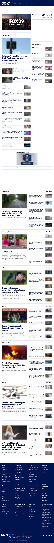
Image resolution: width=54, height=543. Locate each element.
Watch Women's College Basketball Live (46, 523)
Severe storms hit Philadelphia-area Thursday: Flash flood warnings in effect (36, 196)
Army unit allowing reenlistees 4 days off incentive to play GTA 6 (36, 427)
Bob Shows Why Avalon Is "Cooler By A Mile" (37, 60)
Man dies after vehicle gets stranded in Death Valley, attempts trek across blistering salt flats (36, 362)
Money (4, 382)
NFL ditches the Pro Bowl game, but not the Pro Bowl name (36, 336)
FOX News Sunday (6, 481)
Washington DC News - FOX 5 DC (20, 514)
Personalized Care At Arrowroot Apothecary (36, 249)
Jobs (30, 518)
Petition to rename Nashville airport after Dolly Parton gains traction (36, 454)
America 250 (4, 467)
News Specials (18, 492)
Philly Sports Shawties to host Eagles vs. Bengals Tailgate (35, 310)
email (52, 535)
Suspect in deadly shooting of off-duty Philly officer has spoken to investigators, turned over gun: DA (11, 100)
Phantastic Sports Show (6, 487)
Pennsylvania (5, 471)
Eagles (3, 491)
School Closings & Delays (19, 470)
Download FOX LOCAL (22, 152)
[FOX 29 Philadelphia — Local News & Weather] (6, 3)
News (3, 466)
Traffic (30, 472)
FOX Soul (17, 495)
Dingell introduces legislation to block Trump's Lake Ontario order (14, 290)
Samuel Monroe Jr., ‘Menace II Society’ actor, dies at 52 (35, 434)
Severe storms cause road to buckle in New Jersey (38, 74)
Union (3, 498)
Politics (4, 268)
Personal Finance (5, 511)
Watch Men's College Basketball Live (47, 519)
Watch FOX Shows (33, 493)
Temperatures (18, 475)
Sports (4, 306)
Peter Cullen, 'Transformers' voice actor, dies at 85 (36, 440)
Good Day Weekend (33, 469)
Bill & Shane (45, 493)
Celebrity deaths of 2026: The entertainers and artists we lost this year (12, 125)
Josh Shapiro (45, 472)
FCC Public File (32, 509)
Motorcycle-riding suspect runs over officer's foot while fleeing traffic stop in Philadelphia (12, 119)
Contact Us (31, 508)
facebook (41, 535)
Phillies (3, 495)
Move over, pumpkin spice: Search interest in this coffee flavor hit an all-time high (36, 376)
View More (49, 191)
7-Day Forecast (18, 467)
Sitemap (30, 519)
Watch (17, 485)
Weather (18, 466)
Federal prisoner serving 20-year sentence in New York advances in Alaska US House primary (36, 280)
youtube (49, 535)
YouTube (17, 497)
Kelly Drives (44, 495)
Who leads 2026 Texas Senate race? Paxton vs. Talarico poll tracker (35, 273)
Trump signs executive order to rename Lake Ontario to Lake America (12, 106)
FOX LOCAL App (19, 506)
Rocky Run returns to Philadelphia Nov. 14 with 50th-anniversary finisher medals (12, 138)
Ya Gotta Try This (33, 476)
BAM (43, 490)
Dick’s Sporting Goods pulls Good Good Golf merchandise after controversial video (36, 416)
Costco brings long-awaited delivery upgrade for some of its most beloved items (36, 409)
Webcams (17, 493)
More (33, 3)
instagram (46, 535)
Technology (4, 513)
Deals (3, 509)
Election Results (45, 469)
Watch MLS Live (46, 528)
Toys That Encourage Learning (36, 254)
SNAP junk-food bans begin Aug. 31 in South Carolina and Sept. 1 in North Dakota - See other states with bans (36, 348)
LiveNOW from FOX (19, 490)
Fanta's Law (35, 47)
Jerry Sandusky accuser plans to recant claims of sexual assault (21, 69)
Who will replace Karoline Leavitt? (36, 286)
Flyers (3, 493)
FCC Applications (32, 511)
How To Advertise (33, 513)
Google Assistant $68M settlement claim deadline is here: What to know (36, 403)
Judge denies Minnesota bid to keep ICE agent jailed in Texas (35, 300)
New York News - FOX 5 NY (20, 511)
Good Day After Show (34, 467)
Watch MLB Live (46, 512)
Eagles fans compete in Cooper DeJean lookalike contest (12, 328)
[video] (48, 49)
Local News (5, 191)
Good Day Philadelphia (9, 232)
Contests (31, 487)
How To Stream (18, 487)
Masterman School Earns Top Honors (35, 262)
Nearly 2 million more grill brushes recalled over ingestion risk (13, 404)
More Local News (6, 476)
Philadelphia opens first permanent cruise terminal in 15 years (11, 86)
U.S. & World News (7, 343)
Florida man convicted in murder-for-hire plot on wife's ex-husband (36, 355)
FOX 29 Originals (45, 485)
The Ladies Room (46, 499)
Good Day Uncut (32, 479)
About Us (32, 504)
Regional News (20, 504)
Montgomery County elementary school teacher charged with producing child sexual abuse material (12, 93)
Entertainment (6, 423)
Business (4, 506)
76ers (3, 496)
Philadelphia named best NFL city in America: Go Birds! (12, 113)
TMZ (30, 492)
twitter (44, 535)
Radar (16, 474)
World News (4, 479)
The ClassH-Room (33, 490)
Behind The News (46, 492)
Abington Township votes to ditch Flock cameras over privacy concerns (14, 58)
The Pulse (44, 500)
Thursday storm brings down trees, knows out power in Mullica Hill (22, 78)
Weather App (18, 479)
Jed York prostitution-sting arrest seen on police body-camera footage (36, 330)
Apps (30, 506)
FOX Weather (18, 472)
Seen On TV (31, 478)
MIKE (43, 488)
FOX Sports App (5, 500)
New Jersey (4, 472)
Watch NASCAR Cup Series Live (46, 515)
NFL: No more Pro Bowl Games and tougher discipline (36, 317)
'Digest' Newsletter (33, 471)
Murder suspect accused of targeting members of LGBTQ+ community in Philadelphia (12, 132)
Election (44, 467)
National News (5, 478)
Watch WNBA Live (46, 526)
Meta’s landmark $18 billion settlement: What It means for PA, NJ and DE (12, 144)
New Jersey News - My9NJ (19, 508)
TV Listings (31, 516)
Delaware (4, 474)
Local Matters (18, 499)
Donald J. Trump (46, 471)
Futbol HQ (4, 490)
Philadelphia (35, 15)
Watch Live (31, 474)
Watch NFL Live (45, 508)
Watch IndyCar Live (46, 517)
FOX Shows (31, 488)
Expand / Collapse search (51, 3)
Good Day (32, 466)
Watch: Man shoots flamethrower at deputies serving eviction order (13, 365)
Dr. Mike (30, 481)
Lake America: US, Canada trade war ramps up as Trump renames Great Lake (38, 68)
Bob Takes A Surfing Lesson (36, 54)
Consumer (4, 508)
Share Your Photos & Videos (33, 496)
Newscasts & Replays (20, 488)
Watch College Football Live (45, 510)
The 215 (44, 497)
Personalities (32, 514)
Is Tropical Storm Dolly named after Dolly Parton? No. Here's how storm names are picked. (13, 446)
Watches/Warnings (19, 477)
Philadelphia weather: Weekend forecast (37, 80)
